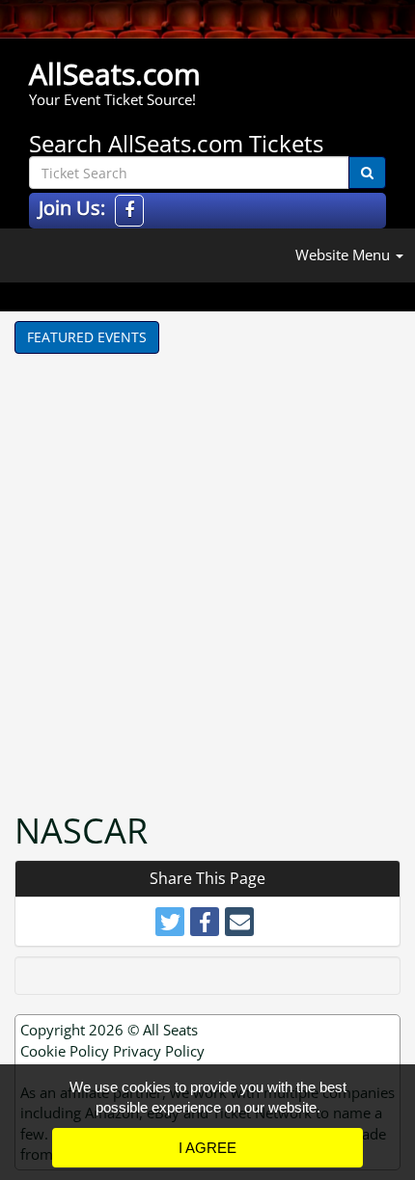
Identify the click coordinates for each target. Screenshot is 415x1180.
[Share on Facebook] (204, 921)
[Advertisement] (207, 570)
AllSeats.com (115, 74)
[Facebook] (129, 211)
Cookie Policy (64, 1050)
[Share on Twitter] (169, 921)
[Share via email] (239, 921)
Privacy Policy (159, 1050)
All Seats (170, 1029)
